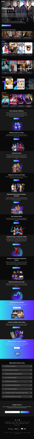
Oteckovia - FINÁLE (6, 37)
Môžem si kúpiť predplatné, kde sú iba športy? (12, 396)
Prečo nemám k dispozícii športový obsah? (11, 385)
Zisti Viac (16, 180)
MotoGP (20, 219)
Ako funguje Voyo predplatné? (9, 366)
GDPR (17, 423)
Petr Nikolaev (16, 21)
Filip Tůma (10, 22)
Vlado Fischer (11, 21)
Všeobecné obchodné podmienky (10, 423)
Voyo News (27, 423)
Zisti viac (16, 118)
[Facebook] (15, 420)
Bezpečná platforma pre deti (16, 282)
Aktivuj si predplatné (16, 244)
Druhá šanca (20, 54)
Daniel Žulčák (19, 22)
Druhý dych (5, 54)
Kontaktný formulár (21, 423)
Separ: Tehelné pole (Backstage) (28, 106)
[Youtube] (19, 420)
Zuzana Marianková (20, 21)
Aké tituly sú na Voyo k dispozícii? (10, 381)
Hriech (5, 72)
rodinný (3, 11)
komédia (6, 11)
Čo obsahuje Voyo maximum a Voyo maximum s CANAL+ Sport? (15, 392)
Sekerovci (28, 54)
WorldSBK (16, 220)
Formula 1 (12, 219)
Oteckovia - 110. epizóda (17, 37)
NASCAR (24, 219)
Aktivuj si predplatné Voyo (6, 25)
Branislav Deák (15, 22)
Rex (13, 54)
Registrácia (23, 1)
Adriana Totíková (6, 21)
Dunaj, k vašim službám (13, 72)
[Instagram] (17, 420)
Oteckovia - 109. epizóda (27, 37)
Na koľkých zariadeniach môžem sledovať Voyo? (12, 373)
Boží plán (21, 72)
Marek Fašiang (23, 22)
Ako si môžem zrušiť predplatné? (10, 377)
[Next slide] (32, 35)
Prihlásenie (30, 1)
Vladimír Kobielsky (6, 22)
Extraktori (28, 72)
